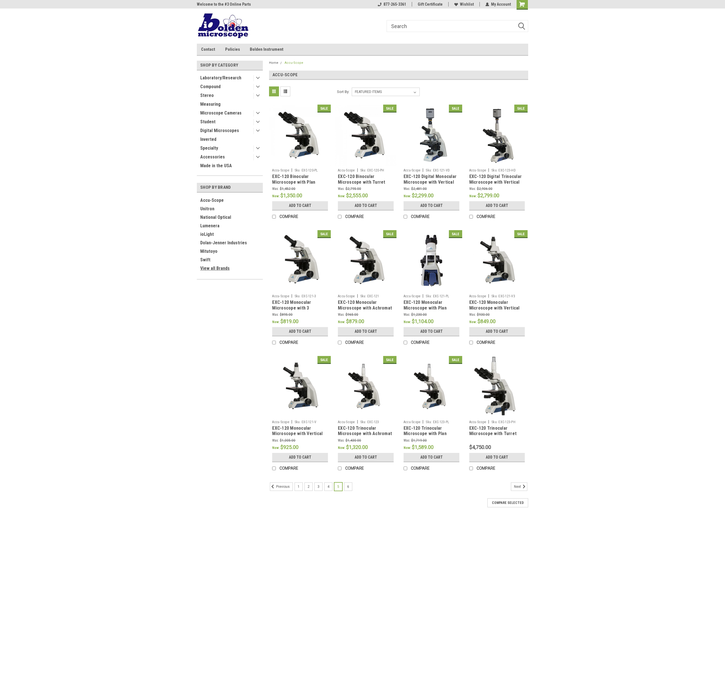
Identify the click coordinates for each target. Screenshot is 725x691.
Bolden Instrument (266, 49)
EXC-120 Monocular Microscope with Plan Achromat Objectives (425, 308)
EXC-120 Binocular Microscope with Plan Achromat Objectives (293, 182)
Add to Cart (300, 205)
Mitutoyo (209, 251)
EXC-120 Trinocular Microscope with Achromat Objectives (365, 433)
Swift (205, 259)
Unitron (207, 208)
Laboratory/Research (220, 77)
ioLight (207, 234)
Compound (210, 86)
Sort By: (343, 92)
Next (518, 487)
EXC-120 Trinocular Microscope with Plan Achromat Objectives (425, 433)
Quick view (300, 161)
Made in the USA (216, 165)
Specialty (209, 148)
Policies (232, 49)
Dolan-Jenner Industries (223, 242)
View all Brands (215, 268)
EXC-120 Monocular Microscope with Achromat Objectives (365, 308)
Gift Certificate (430, 4)
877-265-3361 (394, 4)
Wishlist (467, 4)
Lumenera (209, 225)
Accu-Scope (212, 200)
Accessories (212, 157)
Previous (282, 487)
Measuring (210, 104)
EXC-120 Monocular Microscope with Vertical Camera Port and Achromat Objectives (299, 436)
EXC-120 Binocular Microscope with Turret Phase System (361, 182)
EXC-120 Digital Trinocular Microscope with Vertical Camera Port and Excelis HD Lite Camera (497, 185)
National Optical (215, 217)
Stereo (207, 95)
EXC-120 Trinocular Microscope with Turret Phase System (493, 433)
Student (208, 121)
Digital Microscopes (219, 130)
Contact (208, 49)
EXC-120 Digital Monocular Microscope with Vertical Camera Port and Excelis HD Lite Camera (431, 185)
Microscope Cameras (221, 113)
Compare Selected (508, 503)
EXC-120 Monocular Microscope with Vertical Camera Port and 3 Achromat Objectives (494, 311)
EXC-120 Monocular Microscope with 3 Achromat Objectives (293, 308)
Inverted (208, 139)
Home (273, 63)
